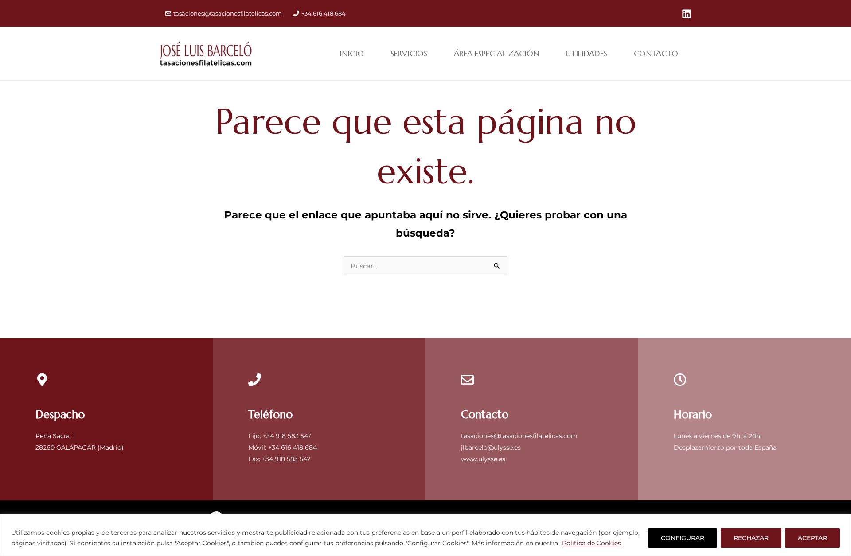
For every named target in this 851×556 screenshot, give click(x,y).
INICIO (352, 53)
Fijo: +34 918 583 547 (279, 436)
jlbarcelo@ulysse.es (491, 447)
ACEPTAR (812, 538)
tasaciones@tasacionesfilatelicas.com (227, 13)
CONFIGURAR (682, 538)
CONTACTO (656, 53)
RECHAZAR (751, 538)
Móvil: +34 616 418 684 (282, 447)
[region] (425, 535)
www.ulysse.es (483, 459)
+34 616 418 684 (323, 13)
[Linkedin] (686, 14)
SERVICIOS (408, 53)
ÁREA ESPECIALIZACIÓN (496, 53)
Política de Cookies (591, 543)
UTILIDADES (586, 53)
